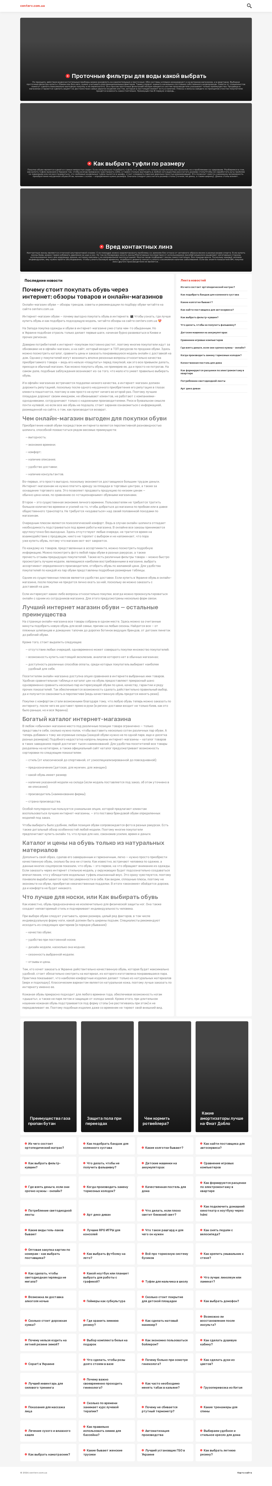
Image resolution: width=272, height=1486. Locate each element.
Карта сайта (244, 1472)
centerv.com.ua (32, 6)
